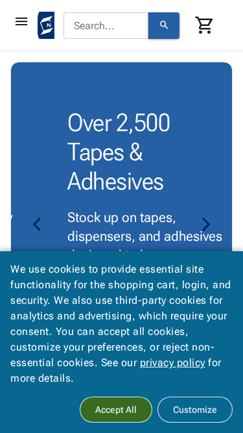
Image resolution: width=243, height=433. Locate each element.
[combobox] (106, 26)
